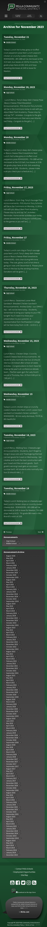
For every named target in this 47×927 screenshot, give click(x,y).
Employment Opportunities (24, 872)
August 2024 (10, 604)
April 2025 (10, 585)
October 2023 (11, 623)
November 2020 (12, 692)
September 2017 (12, 766)
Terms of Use (30, 925)
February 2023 (11, 637)
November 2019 (12, 711)
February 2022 (11, 661)
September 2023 (12, 625)
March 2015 (10, 824)
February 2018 (11, 754)
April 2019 (10, 726)
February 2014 (11, 850)
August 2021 (10, 675)
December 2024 (12, 594)
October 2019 (11, 714)
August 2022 (10, 652)
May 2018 (9, 747)
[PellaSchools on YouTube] (12, 883)
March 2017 (10, 776)
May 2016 (9, 795)
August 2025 (10, 580)
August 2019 (10, 719)
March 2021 (10, 683)
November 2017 (12, 762)
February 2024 (11, 613)
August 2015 (10, 817)
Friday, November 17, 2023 (18, 187)
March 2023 (10, 635)
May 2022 (9, 654)
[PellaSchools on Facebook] (18, 883)
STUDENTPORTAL (18, 16)
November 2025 (12, 573)
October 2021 (11, 671)
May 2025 (9, 582)
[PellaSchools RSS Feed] (34, 883)
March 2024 (10, 611)
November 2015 (12, 809)
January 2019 (11, 733)
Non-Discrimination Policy (15, 925)
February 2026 (11, 565)
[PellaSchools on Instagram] (29, 883)
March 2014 (10, 848)
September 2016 (12, 790)
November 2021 (12, 668)
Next (39, 532)
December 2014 (12, 831)
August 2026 (10, 556)
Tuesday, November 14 (16, 488)
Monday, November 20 (16, 137)
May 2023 (9, 630)
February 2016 (11, 802)
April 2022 (10, 656)
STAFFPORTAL (29, 16)
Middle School (11, 42)
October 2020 (11, 695)
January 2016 (11, 805)
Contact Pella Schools (24, 869)
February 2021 (11, 685)
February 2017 (11, 778)
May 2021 (9, 678)
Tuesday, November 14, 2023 (19, 435)
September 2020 (12, 697)
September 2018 (12, 742)
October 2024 (11, 599)
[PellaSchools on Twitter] (23, 883)
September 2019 (12, 716)
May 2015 (9, 819)
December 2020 (12, 690)
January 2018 (11, 757)
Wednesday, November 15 (18, 394)
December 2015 (12, 807)
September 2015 (12, 814)
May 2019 (9, 723)
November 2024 (12, 596)
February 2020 (11, 704)
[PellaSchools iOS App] (23, 892)
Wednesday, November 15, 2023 (21, 340)
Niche (26, 908)
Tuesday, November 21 (16, 37)
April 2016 (10, 797)
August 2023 (10, 628)
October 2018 (11, 740)
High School (10, 93)
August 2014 (10, 841)
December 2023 (12, 618)
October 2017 (11, 764)
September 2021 (12, 673)
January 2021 (11, 687)
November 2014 (12, 833)
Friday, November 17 (15, 237)
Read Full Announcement (11, 78)
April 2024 (10, 608)
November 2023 (12, 620)
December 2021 (12, 666)
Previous (9, 532)
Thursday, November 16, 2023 (20, 287)
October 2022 (11, 647)
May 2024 (9, 606)
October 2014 (11, 836)
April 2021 (10, 680)
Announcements (22, 23)
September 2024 (12, 601)
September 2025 (12, 577)
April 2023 (10, 632)
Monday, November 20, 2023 (19, 87)
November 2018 (12, 738)
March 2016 (10, 800)
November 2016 (12, 786)
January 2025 (11, 592)
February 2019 (11, 730)
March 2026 (10, 563)
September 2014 (12, 838)
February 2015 (11, 826)
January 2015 (11, 829)
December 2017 (12, 759)
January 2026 (11, 568)
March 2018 (10, 752)
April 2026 (10, 561)
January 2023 (11, 640)
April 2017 (10, 774)
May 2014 (9, 843)
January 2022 (11, 663)
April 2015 (10, 821)
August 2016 (10, 793)
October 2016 (11, 788)
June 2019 (10, 721)
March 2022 (10, 659)
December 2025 (12, 570)
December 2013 (12, 855)
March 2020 (10, 702)
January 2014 (11, 853)
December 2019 (12, 709)
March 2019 (10, 728)
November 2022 (12, 644)
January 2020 (11, 707)
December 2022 (12, 642)
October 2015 (11, 812)
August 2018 (10, 745)
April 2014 (10, 845)
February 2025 (11, 589)
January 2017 (11, 781)
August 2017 (10, 769)
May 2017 (9, 771)
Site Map (24, 875)
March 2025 (10, 587)
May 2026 (9, 558)
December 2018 (12, 735)
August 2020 (10, 699)
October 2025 (11, 575)
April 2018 (10, 750)
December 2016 (12, 783)
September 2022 (12, 649)
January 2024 (11, 616)
